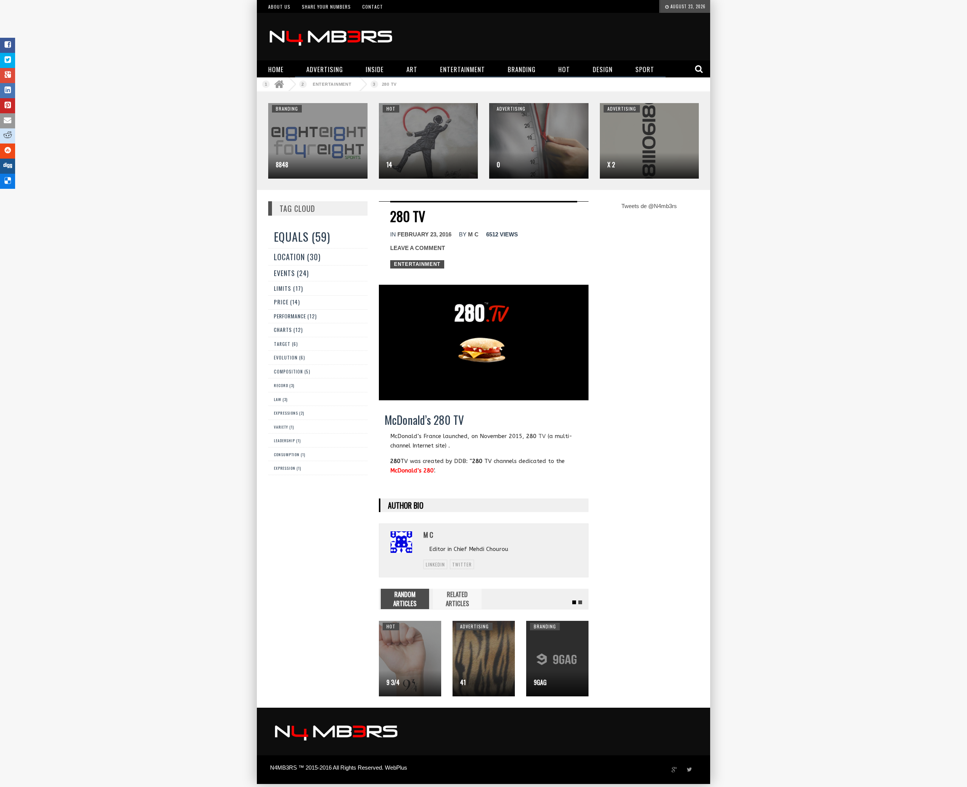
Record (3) (284, 385)
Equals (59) (302, 236)
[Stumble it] (7, 151)
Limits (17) (288, 288)
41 (463, 682)
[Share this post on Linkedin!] (7, 90)
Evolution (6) (289, 357)
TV (536, 436)
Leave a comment (417, 248)
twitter (462, 564)
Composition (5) (292, 371)
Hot (390, 108)
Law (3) (280, 399)
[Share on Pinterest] (7, 105)
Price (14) (287, 302)
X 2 (611, 164)
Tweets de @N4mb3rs (649, 206)
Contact (372, 6)
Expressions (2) (289, 413)
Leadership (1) (287, 440)
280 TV (389, 84)
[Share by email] (7, 120)
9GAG (540, 682)
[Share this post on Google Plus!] (7, 75)
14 (389, 164)
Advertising (511, 108)
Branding (287, 108)
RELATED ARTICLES (457, 598)
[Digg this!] (7, 166)
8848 (282, 164)
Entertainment (332, 84)
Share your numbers (326, 6)
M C (473, 234)
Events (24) (291, 273)
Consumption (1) (289, 454)
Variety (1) (284, 427)
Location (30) (297, 256)
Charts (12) (288, 329)
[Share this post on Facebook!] (7, 45)
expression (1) (287, 468)
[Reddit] (7, 136)
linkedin (435, 564)
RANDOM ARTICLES (405, 598)
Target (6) (286, 344)
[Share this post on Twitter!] (7, 60)
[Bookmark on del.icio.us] (7, 181)
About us (279, 6)
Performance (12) (295, 316)
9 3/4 (393, 682)
